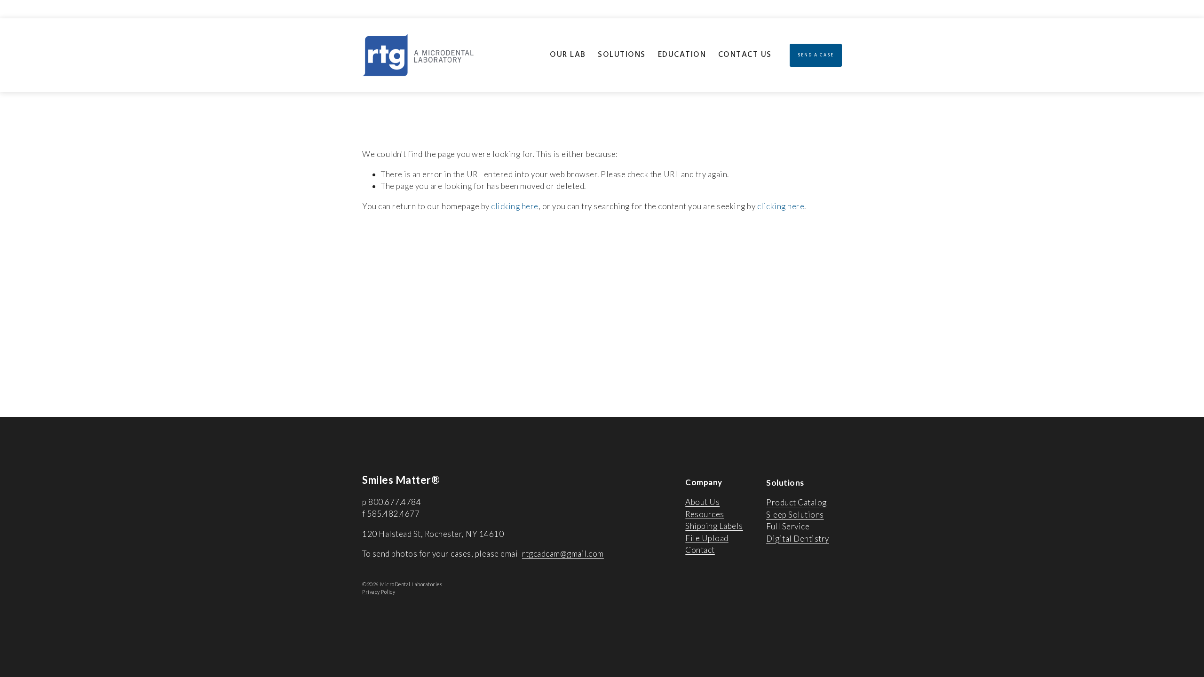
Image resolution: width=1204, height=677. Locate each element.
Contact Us (745, 54)
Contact (700, 550)
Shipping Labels (714, 526)
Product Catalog (796, 502)
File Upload (707, 538)
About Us (702, 502)
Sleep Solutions (795, 515)
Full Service (787, 526)
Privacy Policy (378, 592)
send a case (816, 55)
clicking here (515, 206)
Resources (704, 514)
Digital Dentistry (797, 538)
